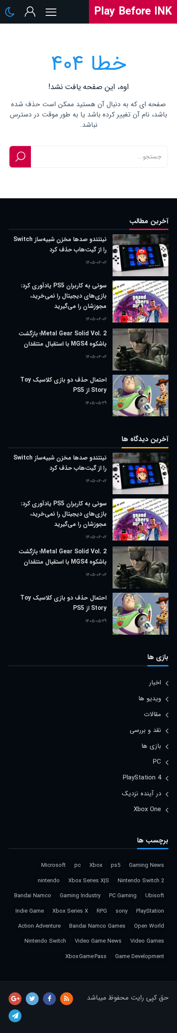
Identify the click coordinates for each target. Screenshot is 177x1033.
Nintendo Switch (45, 941)
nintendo (49, 880)
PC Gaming (123, 895)
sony (122, 911)
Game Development (139, 956)
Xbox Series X (70, 911)
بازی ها (151, 746)
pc (77, 865)
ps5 (115, 865)
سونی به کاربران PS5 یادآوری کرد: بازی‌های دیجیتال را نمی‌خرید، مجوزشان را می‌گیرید (64, 296)
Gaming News (146, 865)
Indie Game (29, 911)
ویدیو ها (149, 698)
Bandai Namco (32, 895)
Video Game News (98, 941)
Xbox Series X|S (88, 880)
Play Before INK (133, 11)
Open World (149, 926)
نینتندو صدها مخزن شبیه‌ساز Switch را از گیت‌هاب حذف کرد (60, 244)
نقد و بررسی (145, 730)
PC (157, 762)
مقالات (152, 714)
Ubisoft (154, 895)
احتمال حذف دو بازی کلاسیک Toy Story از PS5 (63, 385)
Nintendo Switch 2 (141, 880)
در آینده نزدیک (141, 793)
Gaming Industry (80, 895)
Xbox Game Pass (86, 956)
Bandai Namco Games (97, 926)
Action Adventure (39, 926)
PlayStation (150, 911)
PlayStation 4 (142, 778)
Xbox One (147, 809)
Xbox (95, 865)
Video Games (147, 941)
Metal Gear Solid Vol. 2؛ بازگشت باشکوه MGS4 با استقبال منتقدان (62, 339)
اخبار (155, 683)
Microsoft (53, 865)
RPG (102, 911)
